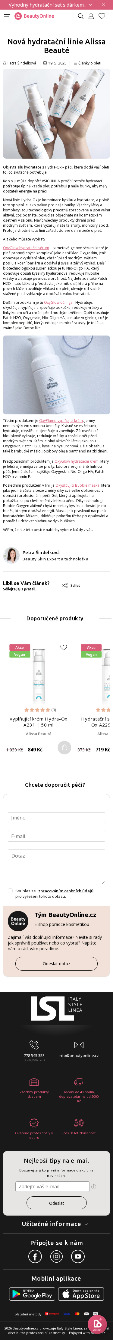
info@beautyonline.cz (79, 1055)
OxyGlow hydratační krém (77, 461)
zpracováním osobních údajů (65, 891)
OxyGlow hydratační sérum (26, 247)
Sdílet (75, 585)
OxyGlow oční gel (59, 302)
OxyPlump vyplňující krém (61, 420)
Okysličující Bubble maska (77, 485)
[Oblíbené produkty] (104, 16)
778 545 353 (34, 1055)
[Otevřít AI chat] (97, 1324)
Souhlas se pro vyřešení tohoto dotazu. (54, 893)
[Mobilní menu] (7, 16)
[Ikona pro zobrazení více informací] (93, 1186)
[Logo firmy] (34, 16)
